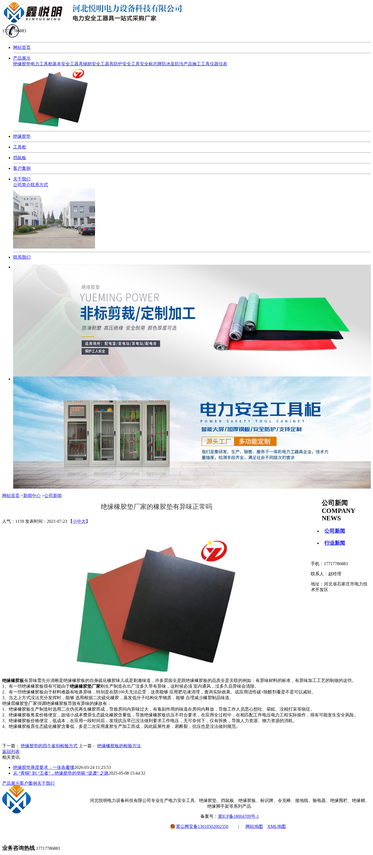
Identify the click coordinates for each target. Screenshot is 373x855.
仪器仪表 (218, 64)
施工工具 (201, 64)
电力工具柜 (41, 64)
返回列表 (11, 751)
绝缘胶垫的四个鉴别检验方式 (49, 745)
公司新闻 (334, 531)
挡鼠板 (19, 157)
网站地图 (254, 826)
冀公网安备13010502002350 (202, 826)
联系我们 (22, 257)
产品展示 (22, 58)
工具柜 (19, 147)
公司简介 (22, 184)
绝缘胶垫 (22, 64)
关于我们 (22, 179)
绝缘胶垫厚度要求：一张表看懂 (43, 767)
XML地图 (276, 826)
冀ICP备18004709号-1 (238, 816)
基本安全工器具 (67, 64)
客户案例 (22, 168)
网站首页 (22, 47)
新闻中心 (32, 495)
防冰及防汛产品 (177, 64)
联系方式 (39, 184)
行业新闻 (334, 543)
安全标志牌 (151, 64)
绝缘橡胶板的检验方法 (119, 745)
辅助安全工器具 (98, 64)
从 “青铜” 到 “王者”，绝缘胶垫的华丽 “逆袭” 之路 (61, 773)
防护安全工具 (127, 64)
